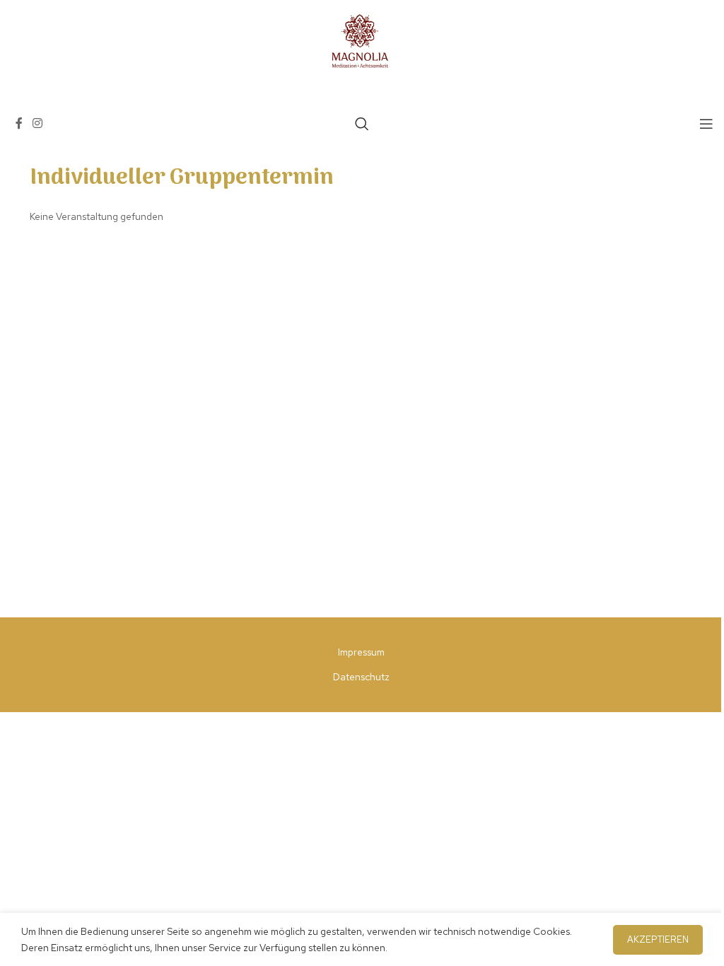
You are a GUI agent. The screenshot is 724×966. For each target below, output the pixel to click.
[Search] (362, 124)
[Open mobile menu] (706, 124)
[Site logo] (362, 41)
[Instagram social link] (37, 123)
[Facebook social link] (19, 123)
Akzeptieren (658, 939)
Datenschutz (361, 676)
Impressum (361, 652)
